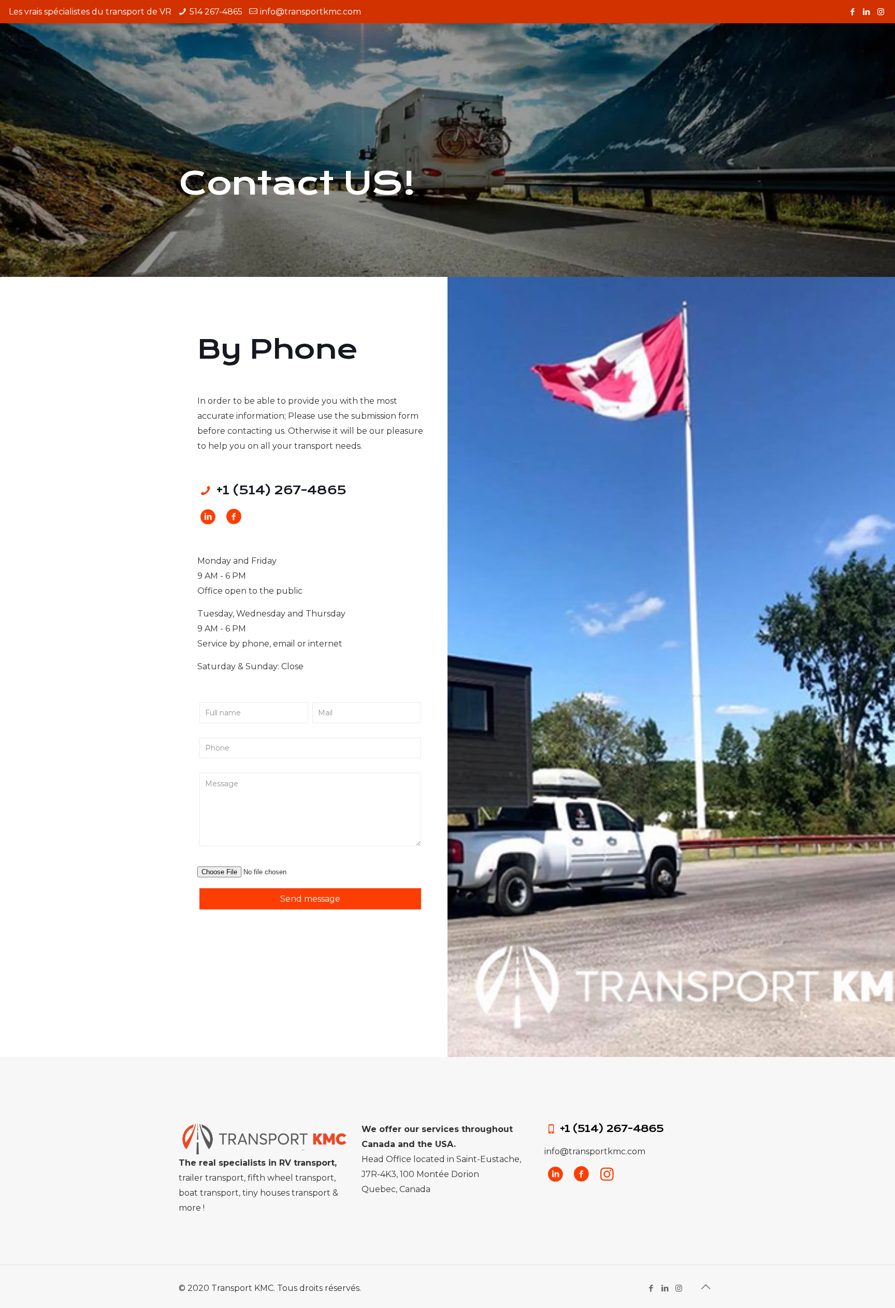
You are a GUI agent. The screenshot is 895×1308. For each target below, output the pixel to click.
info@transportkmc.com (310, 12)
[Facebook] (852, 12)
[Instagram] (880, 12)
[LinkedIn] (866, 12)
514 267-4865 (216, 12)
